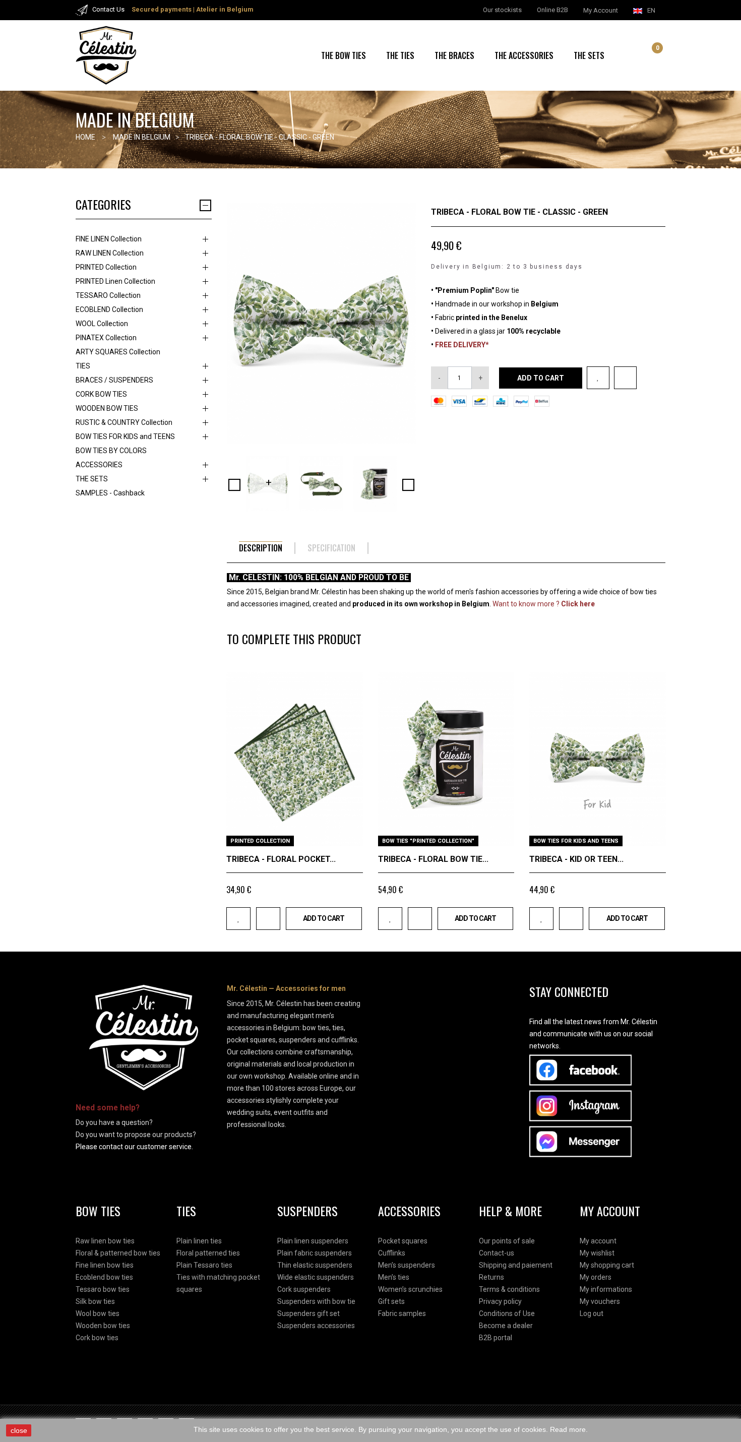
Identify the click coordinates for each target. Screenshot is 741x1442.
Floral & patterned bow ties (118, 1253)
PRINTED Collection (106, 267)
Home (85, 137)
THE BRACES (454, 55)
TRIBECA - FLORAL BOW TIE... (433, 859)
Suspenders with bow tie (316, 1301)
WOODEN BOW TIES (107, 408)
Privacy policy (500, 1301)
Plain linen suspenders (312, 1241)
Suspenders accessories (316, 1326)
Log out (591, 1313)
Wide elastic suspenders (315, 1277)
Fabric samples (402, 1313)
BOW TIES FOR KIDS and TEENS (125, 436)
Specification (331, 548)
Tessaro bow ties (103, 1289)
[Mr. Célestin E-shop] (118, 55)
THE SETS (589, 55)
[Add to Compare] (625, 377)
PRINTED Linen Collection (115, 281)
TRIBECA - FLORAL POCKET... (281, 859)
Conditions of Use (507, 1313)
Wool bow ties (97, 1313)
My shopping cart (607, 1265)
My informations (606, 1289)
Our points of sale (507, 1241)
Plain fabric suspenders (314, 1253)
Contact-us (496, 1253)
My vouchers (600, 1301)
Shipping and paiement (515, 1265)
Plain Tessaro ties (204, 1265)
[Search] (638, 55)
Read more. (569, 1429)
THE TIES (400, 55)
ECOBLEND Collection (109, 309)
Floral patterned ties (208, 1253)
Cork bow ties (97, 1338)
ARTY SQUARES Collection (118, 352)
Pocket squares (402, 1241)
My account (598, 1241)
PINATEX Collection (106, 338)
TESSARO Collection (108, 295)
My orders (595, 1277)
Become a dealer (506, 1326)
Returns (491, 1277)
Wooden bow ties (103, 1326)
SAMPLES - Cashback (110, 493)
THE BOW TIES (343, 55)
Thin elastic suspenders (314, 1265)
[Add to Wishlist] (598, 377)
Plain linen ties (199, 1241)
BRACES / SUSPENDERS (114, 380)
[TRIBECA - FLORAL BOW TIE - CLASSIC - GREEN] (267, 484)
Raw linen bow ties (105, 1241)
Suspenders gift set (308, 1313)
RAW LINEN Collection (110, 253)
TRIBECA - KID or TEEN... (576, 859)
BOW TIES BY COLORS (111, 451)
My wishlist (597, 1253)
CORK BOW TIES (101, 394)
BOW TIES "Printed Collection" (428, 841)
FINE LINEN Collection (109, 239)
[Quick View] (351, 835)
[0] (649, 56)
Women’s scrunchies (410, 1289)
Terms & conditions (509, 1289)
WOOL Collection (102, 324)
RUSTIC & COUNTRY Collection (124, 422)
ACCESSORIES (99, 465)
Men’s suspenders (406, 1265)
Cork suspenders (304, 1289)
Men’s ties (393, 1277)
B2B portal (495, 1338)
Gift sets (391, 1301)
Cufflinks (391, 1253)
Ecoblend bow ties (104, 1277)
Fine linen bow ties (105, 1265)
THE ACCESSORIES (524, 55)
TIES (83, 366)
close (19, 1430)
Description (260, 548)
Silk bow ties (95, 1301)
